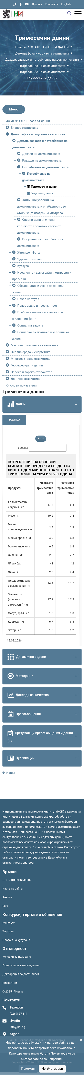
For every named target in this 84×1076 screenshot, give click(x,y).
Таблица (14, 419)
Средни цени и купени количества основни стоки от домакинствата (39, 226)
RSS (5, 906)
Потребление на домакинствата (42, 66)
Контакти (52, 4)
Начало (20, 47)
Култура (23, 266)
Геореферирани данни (27, 365)
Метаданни (24, 676)
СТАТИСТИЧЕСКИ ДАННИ (50, 47)
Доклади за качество (32, 695)
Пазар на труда (28, 299)
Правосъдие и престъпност (37, 305)
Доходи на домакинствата (41, 154)
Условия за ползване (16, 956)
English (66, 4)
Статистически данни (16, 879)
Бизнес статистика (24, 128)
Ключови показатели (21, 385)
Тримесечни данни (43, 186)
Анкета (7, 897)
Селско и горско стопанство (31, 372)
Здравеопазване (29, 259)
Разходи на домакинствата (42, 160)
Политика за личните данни (21, 965)
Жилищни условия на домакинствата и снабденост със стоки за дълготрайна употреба (41, 206)
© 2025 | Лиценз (12, 991)
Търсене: (22, 447)
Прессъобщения (28, 714)
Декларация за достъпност (20, 974)
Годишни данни (41, 193)
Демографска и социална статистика (42, 53)
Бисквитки (9, 982)
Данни (20, 404)
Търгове (7, 931)
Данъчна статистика (25, 379)
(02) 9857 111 (19, 1013)
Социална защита (30, 325)
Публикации (25, 758)
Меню (13, 109)
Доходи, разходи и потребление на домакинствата (42, 59)
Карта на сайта (12, 888)
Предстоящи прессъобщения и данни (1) (40, 737)
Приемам (28, 1069)
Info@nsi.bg (17, 1027)
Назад (10, 773)
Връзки (37, 4)
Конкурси (8, 922)
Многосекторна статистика (30, 359)
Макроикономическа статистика (34, 345)
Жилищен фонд (28, 252)
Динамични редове (31, 657)
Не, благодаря (52, 1069)
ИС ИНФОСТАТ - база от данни (28, 121)
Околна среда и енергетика (30, 352)
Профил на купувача (16, 940)
